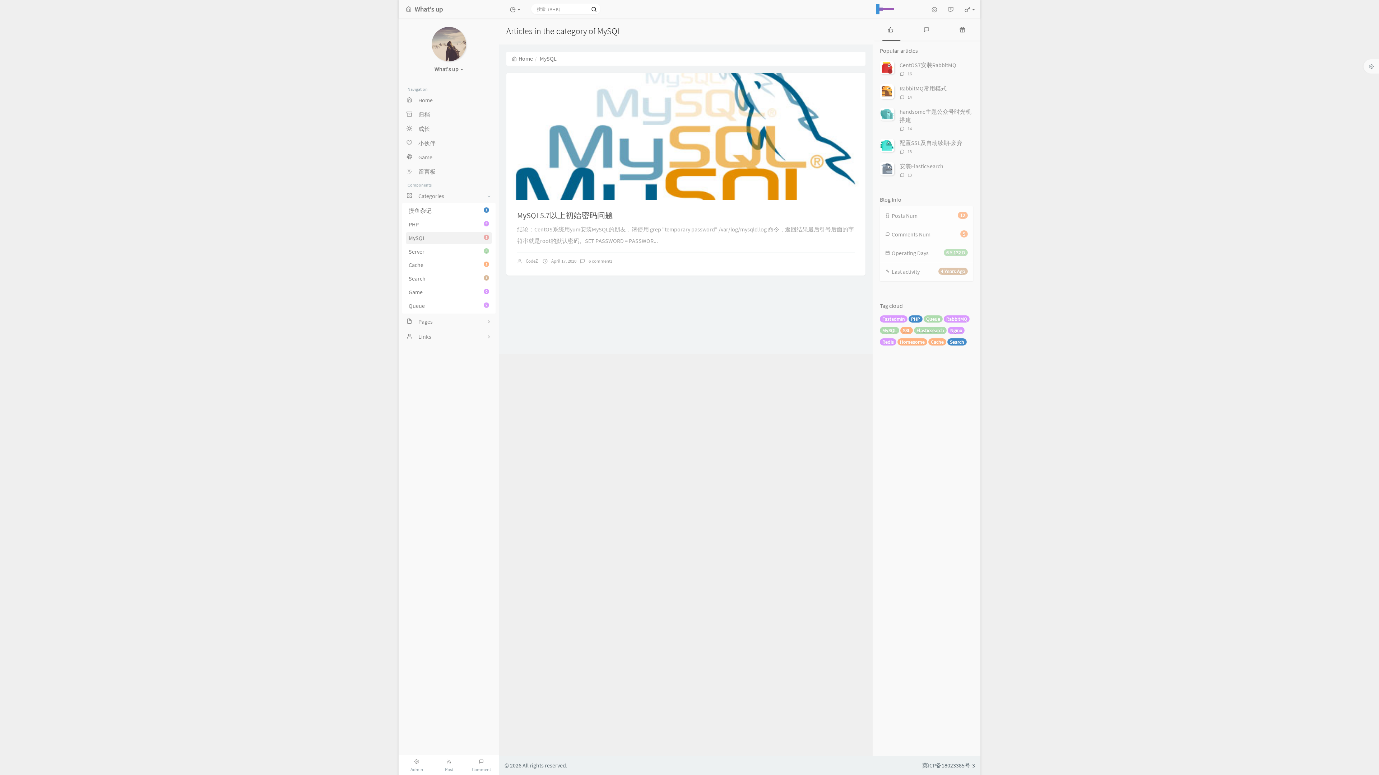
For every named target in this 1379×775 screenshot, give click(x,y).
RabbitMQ (956, 319)
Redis (888, 342)
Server (448, 251)
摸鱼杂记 (448, 210)
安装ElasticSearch (921, 166)
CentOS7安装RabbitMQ (928, 65)
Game (448, 292)
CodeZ (532, 261)
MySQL (448, 237)
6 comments (600, 261)
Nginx (956, 330)
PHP (448, 224)
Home (526, 58)
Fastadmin (893, 319)
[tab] (891, 29)
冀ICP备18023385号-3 (948, 765)
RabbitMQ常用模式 (923, 88)
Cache (448, 264)
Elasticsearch (930, 330)
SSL (906, 330)
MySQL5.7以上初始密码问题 (565, 215)
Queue (448, 305)
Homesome (912, 342)
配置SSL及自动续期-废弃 (931, 142)
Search (448, 278)
